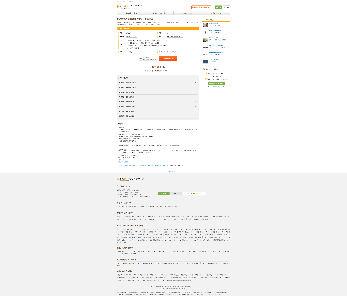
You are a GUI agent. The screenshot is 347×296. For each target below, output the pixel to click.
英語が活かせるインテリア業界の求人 (191, 275)
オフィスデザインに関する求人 (188, 234)
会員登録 (218, 7)
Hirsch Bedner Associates (216, 52)
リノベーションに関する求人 (125, 229)
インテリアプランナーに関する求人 (200, 240)
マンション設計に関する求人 (212, 237)
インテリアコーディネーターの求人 (169, 216)
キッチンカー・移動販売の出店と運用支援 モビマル (139, 294)
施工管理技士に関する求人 (220, 240)
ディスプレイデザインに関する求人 (138, 240)
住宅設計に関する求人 (155, 232)
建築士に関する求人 (140, 232)
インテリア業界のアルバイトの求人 (168, 263)
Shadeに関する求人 (143, 234)
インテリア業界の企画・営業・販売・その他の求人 (170, 219)
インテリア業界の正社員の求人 (125, 263)
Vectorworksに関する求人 (170, 229)
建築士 (119, 162)
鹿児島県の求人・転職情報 (161, 166)
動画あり (131, 52)
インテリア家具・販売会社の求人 (198, 251)
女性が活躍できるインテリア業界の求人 (128, 277)
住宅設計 (126, 162)
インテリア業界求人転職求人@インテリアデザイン (199, 292)
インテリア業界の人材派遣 (209, 263)
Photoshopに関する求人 (213, 232)
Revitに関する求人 (157, 234)
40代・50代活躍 (154, 43)
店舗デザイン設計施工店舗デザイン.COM (160, 292)
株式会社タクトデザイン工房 (216, 45)
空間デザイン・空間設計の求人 (125, 216)
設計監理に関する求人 (156, 240)
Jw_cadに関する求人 (130, 234)
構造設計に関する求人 (195, 237)
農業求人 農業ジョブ (192, 294)
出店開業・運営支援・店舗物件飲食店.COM (139, 292)
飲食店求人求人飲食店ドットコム (179, 292)
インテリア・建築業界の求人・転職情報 (127, 166)
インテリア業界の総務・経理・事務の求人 (200, 219)
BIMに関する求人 (121, 242)
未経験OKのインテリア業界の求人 (126, 275)
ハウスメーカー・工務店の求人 (156, 251)
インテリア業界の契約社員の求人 (146, 263)
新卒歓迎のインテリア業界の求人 (147, 275)
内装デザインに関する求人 (163, 237)
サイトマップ (159, 206)
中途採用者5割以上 (133, 48)
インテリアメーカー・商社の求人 (177, 251)
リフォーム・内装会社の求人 (137, 251)
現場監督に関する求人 (170, 232)
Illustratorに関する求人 (197, 232)
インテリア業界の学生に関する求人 (190, 229)
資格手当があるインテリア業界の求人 (211, 277)
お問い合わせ (150, 206)
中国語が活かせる (133, 43)
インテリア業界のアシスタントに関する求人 (148, 229)
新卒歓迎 (139, 40)
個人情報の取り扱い (131, 206)
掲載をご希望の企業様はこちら (201, 7)
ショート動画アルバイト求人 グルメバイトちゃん (209, 294)
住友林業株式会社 (213, 23)
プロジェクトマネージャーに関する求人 (176, 240)
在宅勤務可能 (153, 45)
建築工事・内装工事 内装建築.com (160, 294)
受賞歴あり (163, 45)
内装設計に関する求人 (126, 232)
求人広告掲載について (171, 206)
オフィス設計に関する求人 (207, 234)
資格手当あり (143, 45)
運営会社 (141, 206)
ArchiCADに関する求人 (170, 234)
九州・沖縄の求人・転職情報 (146, 166)
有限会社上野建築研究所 (215, 30)
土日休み (146, 40)
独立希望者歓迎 (132, 45)
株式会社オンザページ (214, 37)
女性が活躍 (144, 43)
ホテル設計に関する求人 (209, 229)
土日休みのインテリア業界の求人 (169, 275)
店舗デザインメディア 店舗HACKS (177, 294)
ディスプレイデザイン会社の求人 (219, 251)
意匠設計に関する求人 (180, 237)
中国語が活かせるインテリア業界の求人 (216, 275)
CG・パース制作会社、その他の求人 (127, 254)
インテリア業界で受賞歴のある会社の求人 (149, 280)
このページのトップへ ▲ (173, 171)
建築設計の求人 (141, 216)
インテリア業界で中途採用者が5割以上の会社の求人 (178, 280)
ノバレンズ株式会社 (214, 59)
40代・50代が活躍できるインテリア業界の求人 (155, 277)
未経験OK (131, 40)
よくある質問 (120, 206)
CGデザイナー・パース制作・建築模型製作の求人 (195, 216)
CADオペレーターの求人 (219, 216)
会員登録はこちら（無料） (216, 83)
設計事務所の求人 (122, 251)
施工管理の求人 (152, 216)
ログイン (226, 7)
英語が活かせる (156, 40)
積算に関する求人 (183, 232)
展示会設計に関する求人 (128, 237)
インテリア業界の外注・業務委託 (189, 263)
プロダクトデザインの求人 (146, 219)
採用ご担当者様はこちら (194, 193)
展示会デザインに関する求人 (146, 237)
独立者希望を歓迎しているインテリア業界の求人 (185, 277)
